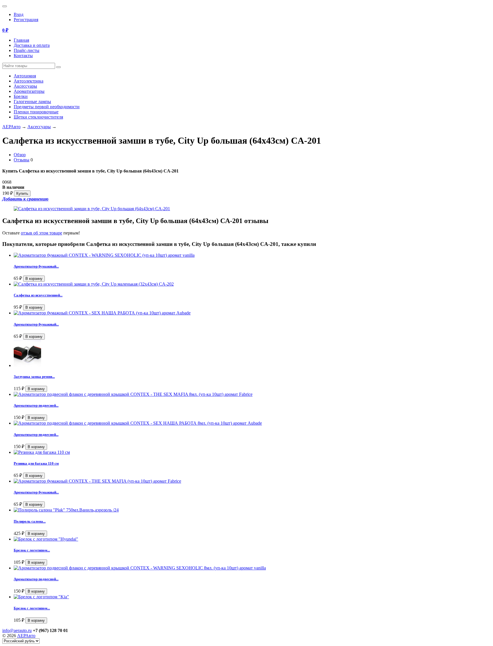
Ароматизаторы (29, 91)
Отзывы (21, 159)
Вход (18, 14)
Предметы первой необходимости (47, 106)
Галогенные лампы (32, 101)
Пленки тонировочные (36, 111)
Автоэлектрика (28, 81)
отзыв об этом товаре (41, 232)
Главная (21, 40)
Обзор (20, 154)
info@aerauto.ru (17, 630)
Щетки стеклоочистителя (38, 117)
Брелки (21, 96)
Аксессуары (25, 86)
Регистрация (26, 19)
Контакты (23, 55)
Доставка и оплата (32, 45)
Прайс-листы (26, 50)
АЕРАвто (11, 126)
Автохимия (25, 75)
